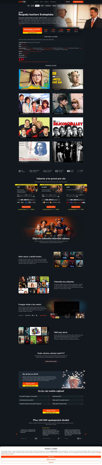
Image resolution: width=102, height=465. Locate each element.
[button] (16, 434)
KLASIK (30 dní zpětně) (33, 61)
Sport (59, 5)
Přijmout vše (51, 456)
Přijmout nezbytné (51, 459)
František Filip (25, 46)
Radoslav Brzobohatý (49, 49)
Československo (25, 53)
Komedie (24, 44)
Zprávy (63, 5)
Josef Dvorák (29, 48)
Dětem (42, 5)
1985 (26, 55)
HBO (73, 5)
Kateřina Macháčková (47, 48)
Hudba (68, 5)
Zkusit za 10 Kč (78, 1)
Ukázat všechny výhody (51, 361)
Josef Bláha (65, 48)
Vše (28, 5)
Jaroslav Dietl (32, 51)
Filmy (32, 5)
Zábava (54, 5)
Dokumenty (48, 5)
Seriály (37, 5)
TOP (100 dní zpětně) (44, 61)
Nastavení (51, 462)
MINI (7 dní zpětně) (23, 61)
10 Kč (20, 24)
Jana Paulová (33, 49)
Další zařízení (43, 315)
